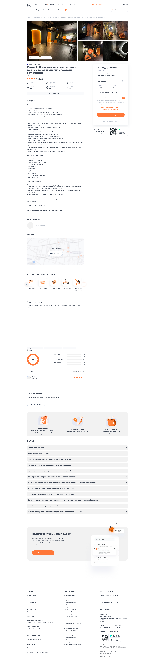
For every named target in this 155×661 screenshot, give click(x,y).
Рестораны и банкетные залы (72, 611)
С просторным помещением (52, 348)
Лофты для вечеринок (70, 602)
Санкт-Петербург (32, 602)
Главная (29, 17)
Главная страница (31, 595)
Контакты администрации (33, 628)
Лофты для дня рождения (71, 604)
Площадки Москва (39, 17)
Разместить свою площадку (34, 639)
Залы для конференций (71, 630)
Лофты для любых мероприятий (73, 600)
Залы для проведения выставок (72, 635)
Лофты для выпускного (70, 639)
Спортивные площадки (70, 597)
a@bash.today (118, 625)
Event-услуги (30, 604)
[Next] (84, 284)
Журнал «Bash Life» (31, 609)
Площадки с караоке (70, 618)
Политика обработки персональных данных (38, 652)
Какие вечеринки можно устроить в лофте (110, 602)
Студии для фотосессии (71, 616)
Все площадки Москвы (69, 595)
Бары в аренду (68, 614)
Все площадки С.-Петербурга (71, 628)
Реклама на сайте (31, 607)
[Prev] (27, 284)
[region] (55, 284)
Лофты (49, 17)
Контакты (29, 611)
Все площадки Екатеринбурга (71, 642)
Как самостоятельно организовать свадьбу (111, 604)
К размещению (43, 553)
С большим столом (69, 348)
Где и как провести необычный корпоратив (110, 600)
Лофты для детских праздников (73, 623)
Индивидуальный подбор (33, 626)
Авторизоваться (36, 404)
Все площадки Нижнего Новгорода (72, 644)
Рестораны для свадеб (70, 609)
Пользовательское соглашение (34, 650)
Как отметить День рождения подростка (110, 597)
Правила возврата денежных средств (36, 631)
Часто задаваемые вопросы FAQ (35, 620)
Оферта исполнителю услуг (33, 647)
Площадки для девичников (71, 607)
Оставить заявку (110, 115)
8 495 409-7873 (104, 625)
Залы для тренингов (70, 632)
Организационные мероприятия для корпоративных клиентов (40, 623)
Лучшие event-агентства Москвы (108, 607)
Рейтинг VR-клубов (105, 609)
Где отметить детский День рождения (109, 595)
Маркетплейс (30, 597)
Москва (30, 600)
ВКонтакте (117, 627)
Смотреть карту (55, 253)
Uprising (108, 656)
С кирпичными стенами (35, 348)
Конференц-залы (69, 625)
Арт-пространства (69, 621)
